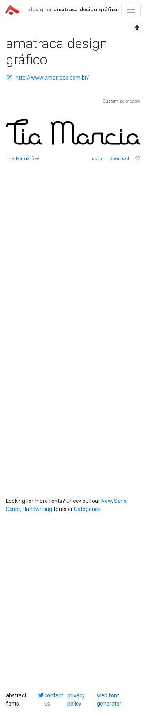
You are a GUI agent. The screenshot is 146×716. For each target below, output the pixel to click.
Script (13, 509)
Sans (120, 501)
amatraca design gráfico (86, 9)
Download (119, 158)
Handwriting (37, 509)
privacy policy (76, 699)
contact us (53, 699)
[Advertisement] (73, 246)
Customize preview (121, 101)
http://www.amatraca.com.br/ (52, 78)
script (97, 158)
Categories (87, 509)
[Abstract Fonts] (12, 9)
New (106, 501)
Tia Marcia (19, 158)
